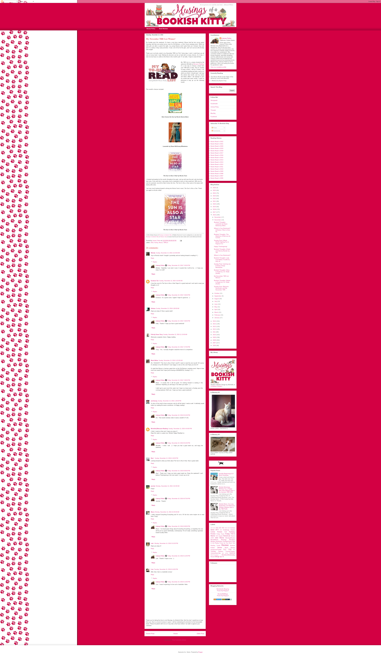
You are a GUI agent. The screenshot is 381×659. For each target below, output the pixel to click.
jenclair (153, 486)
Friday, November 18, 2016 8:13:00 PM (178, 582)
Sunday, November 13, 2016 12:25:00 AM (168, 253)
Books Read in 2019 (217, 148)
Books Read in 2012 (217, 164)
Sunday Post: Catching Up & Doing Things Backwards (222, 265)
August (216, 298)
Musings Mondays (228, 539)
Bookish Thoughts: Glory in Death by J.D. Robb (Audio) (221, 271)
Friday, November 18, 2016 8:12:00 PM (178, 556)
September (218, 296)
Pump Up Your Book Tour (227, 543)
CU (221, 530)
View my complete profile (218, 67)
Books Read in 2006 (217, 178)
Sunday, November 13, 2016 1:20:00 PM (169, 401)
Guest (220, 536)
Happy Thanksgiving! (220, 246)
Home (175, 633)
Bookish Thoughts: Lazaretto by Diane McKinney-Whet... (220, 223)
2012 (214, 329)
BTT (217, 530)
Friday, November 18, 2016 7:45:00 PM (178, 265)
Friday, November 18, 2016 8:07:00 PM (178, 498)
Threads (213, 110)
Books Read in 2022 (217, 141)
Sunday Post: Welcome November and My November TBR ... (221, 288)
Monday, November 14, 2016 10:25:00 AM (167, 512)
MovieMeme (214, 539)
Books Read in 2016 (217, 155)
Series (219, 547)
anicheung (154, 401)
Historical (226, 536)
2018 (214, 209)
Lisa (152, 569)
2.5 (214, 528)
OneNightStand (227, 541)
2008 (214, 340)
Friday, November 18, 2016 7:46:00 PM (178, 295)
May (215, 307)
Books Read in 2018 (217, 150)
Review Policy (151, 28)
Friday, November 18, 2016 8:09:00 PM (178, 526)
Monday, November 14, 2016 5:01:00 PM (166, 543)
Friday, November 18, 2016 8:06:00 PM (178, 470)
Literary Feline (160, 265)
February (217, 315)
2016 (152, 242)
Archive (232, 528)
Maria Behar (154, 360)
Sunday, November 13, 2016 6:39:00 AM (167, 308)
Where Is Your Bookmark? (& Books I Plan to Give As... (222, 229)
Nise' (152, 458)
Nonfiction (219, 541)
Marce (152, 512)
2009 (214, 337)
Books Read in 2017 (217, 153)
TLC (224, 549)
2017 (214, 212)
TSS (229, 549)
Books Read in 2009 (217, 171)
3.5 (220, 528)
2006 (214, 345)
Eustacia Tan (155, 280)
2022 (214, 198)
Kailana (153, 308)
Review (225, 545)
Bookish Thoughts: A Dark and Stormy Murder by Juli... (222, 250)
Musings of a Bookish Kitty (165, 235)
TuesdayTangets (230, 551)
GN (217, 536)
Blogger (200, 652)
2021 (214, 201)
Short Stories (230, 547)
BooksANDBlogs (223, 594)
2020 (214, 204)
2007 (214, 343)
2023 (214, 196)
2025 (214, 190)
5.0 (229, 528)
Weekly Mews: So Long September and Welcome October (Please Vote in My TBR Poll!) (227, 506)
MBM (216, 538)
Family (156, 242)
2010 (214, 334)
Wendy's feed (163, 236)
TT (234, 549)
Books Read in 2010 (217, 169)
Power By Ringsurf (223, 590)
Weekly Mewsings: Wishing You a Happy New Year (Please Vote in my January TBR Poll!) (227, 489)
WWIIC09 (232, 553)
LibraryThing (214, 107)
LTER (212, 538)
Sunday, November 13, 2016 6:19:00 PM (166, 458)
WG (223, 553)
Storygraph (214, 100)
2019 (214, 206)
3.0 (217, 528)
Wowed (213, 556)
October (217, 293)
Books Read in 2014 (217, 160)
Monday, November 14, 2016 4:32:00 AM (167, 486)
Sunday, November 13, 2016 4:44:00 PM (180, 428)
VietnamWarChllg (215, 553)
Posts (215, 128)
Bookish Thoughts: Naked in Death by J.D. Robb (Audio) (222, 282)
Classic (232, 530)
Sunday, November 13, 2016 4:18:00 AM (170, 280)
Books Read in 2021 (217, 144)
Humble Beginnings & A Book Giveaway (226, 474)
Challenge (226, 530)
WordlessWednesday (228, 555)
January (217, 317)
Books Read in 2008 (217, 173)
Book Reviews (163, 28)
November (217, 220)
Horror (233, 536)
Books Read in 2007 (217, 176)
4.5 (226, 528)
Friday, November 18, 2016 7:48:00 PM (178, 380)
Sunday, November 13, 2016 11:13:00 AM (175, 334)
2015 (214, 321)
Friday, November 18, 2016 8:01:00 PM (178, 415)
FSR (225, 532)
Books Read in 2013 (217, 162)
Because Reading (198, 64)
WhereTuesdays (215, 555)
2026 (214, 187)
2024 (214, 193)
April (216, 309)
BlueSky (213, 113)
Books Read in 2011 (217, 166)
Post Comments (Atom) (179, 640)
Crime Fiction (216, 532)
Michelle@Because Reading (159, 428)
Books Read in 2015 (217, 157)
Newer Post (150, 633)
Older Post (200, 633)
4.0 (223, 528)
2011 (214, 332)
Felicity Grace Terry (157, 334)
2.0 (211, 528)
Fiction (213, 534)
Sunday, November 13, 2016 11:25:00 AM (171, 360)
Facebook (214, 116)
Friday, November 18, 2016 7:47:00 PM (178, 347)
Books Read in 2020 (217, 146)
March (216, 312)
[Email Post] (180, 240)
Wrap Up (218, 557)
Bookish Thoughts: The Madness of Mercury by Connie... (222, 236)
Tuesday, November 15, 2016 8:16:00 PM (166, 569)
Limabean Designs (216, 386)
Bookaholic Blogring (223, 589)
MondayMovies (230, 538)
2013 (214, 326)
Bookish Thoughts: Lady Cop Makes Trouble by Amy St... (222, 259)
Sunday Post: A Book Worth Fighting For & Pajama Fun (221, 242)
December (217, 217)
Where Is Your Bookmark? (222, 255)
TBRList (165, 242)
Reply (152, 258)
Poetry (217, 543)
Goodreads (214, 103)
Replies (155, 262)
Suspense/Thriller (216, 549)
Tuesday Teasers (217, 551)
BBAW (212, 530)
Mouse (161, 242)
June (216, 304)
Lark (152, 543)
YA (223, 556)
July (215, 301)
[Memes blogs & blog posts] (218, 599)
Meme (221, 538)
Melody (153, 253)
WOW (226, 553)
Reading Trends (215, 545)
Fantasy (232, 532)
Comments (216, 131)
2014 (214, 324)
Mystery (213, 541)
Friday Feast (220, 534)
